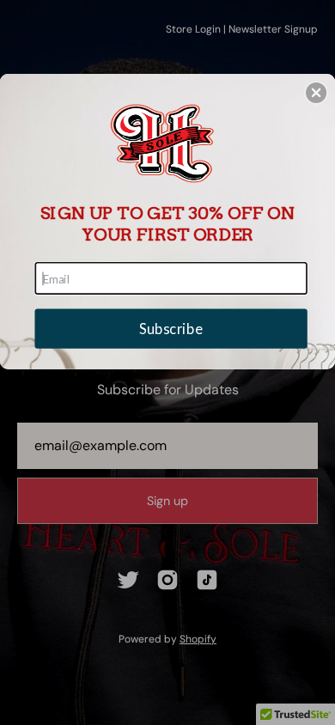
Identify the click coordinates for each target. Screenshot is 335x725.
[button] (316, 92)
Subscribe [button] (171, 328)
